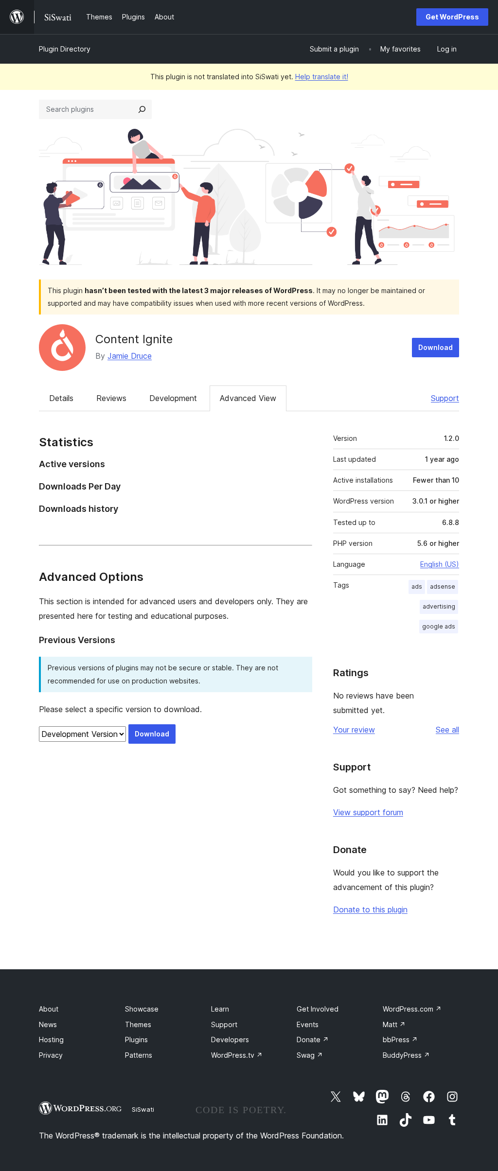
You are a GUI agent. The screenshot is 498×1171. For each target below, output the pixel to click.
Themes (138, 1024)
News (48, 1024)
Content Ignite (134, 339)
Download (435, 347)
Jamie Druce (129, 356)
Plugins (136, 1039)
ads (416, 586)
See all (447, 729)
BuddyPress (406, 1055)
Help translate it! (321, 76)
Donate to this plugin (370, 909)
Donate (313, 1039)
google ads (438, 626)
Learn (220, 1009)
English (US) (439, 564)
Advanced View (248, 398)
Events (308, 1024)
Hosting (51, 1039)
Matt (394, 1024)
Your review (354, 729)
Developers (230, 1039)
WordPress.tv (237, 1055)
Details (61, 398)
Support (445, 398)
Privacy (51, 1055)
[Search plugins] (142, 109)
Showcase (142, 1009)
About (48, 1009)
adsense (442, 586)
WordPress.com (412, 1009)
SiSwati (143, 1109)
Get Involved (317, 1009)
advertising (439, 606)
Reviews (111, 398)
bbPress (400, 1039)
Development (173, 398)
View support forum (368, 812)
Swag (310, 1055)
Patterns (138, 1055)
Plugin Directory (64, 49)
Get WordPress (452, 17)
